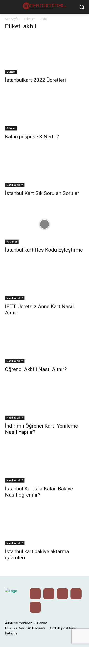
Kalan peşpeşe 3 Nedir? (32, 137)
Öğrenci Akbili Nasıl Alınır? (36, 369)
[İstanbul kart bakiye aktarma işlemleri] (44, 525)
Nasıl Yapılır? (14, 185)
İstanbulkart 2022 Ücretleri (35, 80)
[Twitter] (48, 593)
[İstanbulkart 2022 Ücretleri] (44, 54)
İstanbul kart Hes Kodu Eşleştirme (44, 250)
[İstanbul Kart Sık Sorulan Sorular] (44, 167)
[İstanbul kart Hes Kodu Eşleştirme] (44, 224)
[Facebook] (76, 593)
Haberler (11, 241)
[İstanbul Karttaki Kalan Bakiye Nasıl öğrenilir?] (44, 463)
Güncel (10, 71)
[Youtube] (35, 593)
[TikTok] (35, 607)
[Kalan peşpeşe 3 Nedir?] (44, 111)
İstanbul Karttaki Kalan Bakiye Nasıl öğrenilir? (39, 492)
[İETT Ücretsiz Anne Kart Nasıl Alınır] (44, 280)
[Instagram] (62, 593)
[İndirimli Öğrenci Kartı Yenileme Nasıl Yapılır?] (44, 400)
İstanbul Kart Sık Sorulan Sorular (42, 193)
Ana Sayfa (12, 19)
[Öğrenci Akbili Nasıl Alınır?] (44, 343)
